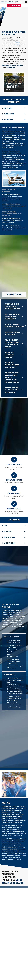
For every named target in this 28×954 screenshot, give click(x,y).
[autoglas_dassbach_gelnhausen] (7, 1)
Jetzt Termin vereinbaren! (13, 881)
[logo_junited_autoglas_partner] (18, 2)
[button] (26, 2)
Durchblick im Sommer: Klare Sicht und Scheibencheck (14, 85)
